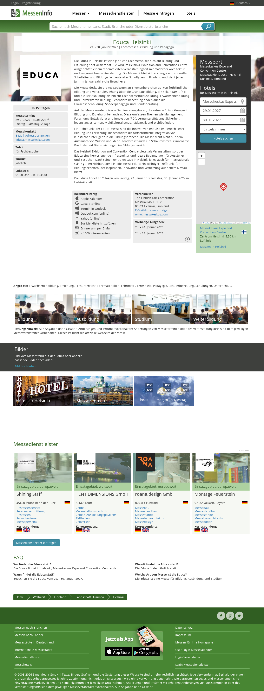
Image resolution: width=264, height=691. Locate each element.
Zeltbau (81, 508)
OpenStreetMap (226, 223)
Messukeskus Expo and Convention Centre (216, 230)
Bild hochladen (24, 366)
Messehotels (23, 665)
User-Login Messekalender (193, 650)
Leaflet (207, 223)
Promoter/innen (27, 518)
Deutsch (242, 3)
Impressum (183, 635)
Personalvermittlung (30, 511)
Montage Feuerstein (214, 494)
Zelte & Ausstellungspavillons (96, 515)
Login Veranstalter (187, 657)
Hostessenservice (28, 508)
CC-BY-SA (246, 223)
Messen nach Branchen (30, 627)
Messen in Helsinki (213, 247)
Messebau (142, 508)
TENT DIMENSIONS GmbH (102, 494)
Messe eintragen (158, 13)
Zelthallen (83, 518)
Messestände (144, 515)
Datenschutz (184, 627)
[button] (223, 187)
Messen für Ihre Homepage (194, 642)
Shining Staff (29, 494)
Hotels (189, 13)
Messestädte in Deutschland (34, 642)
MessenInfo (32, 13)
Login (15, 3)
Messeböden (203, 522)
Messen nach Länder (28, 635)
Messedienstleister (116, 13)
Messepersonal (27, 522)
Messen (79, 13)
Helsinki (118, 597)
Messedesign (144, 522)
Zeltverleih (83, 522)
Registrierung (31, 3)
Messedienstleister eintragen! (36, 543)
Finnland (60, 597)
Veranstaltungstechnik (91, 511)
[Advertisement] (132, 270)
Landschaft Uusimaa (90, 597)
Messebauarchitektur (150, 518)
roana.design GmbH (155, 494)
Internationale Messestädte (33, 650)
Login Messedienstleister (192, 665)
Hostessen (23, 515)
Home (20, 597)
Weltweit (39, 597)
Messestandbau (146, 511)
